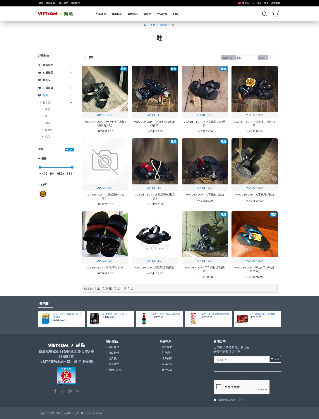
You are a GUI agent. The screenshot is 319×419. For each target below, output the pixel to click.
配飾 (153, 25)
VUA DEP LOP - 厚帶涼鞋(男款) (105, 267)
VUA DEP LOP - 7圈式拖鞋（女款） (105, 196)
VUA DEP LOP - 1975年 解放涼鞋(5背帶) (155, 123)
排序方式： (228, 57)
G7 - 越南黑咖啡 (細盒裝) (263, 313)
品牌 (44, 184)
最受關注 (45, 304)
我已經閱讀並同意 (231, 399)
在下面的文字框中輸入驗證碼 (228, 377)
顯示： (262, 57)
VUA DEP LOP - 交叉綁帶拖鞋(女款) (155, 196)
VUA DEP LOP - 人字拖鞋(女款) (204, 194)
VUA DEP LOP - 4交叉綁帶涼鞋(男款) (205, 123)
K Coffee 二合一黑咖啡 (114, 313)
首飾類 (163, 25)
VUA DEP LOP (105, 115)
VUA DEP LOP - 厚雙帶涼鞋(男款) (155, 267)
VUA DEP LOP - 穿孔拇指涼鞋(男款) (204, 269)
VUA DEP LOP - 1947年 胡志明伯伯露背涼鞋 (105, 123)
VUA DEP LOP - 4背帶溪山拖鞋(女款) (255, 123)
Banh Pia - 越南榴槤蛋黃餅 (215, 313)
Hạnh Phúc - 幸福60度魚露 (166, 313)
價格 (44, 158)
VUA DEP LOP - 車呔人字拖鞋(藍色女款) (254, 269)
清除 (71, 149)
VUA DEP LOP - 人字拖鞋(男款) (254, 194)
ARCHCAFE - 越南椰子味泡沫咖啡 (67, 315)
